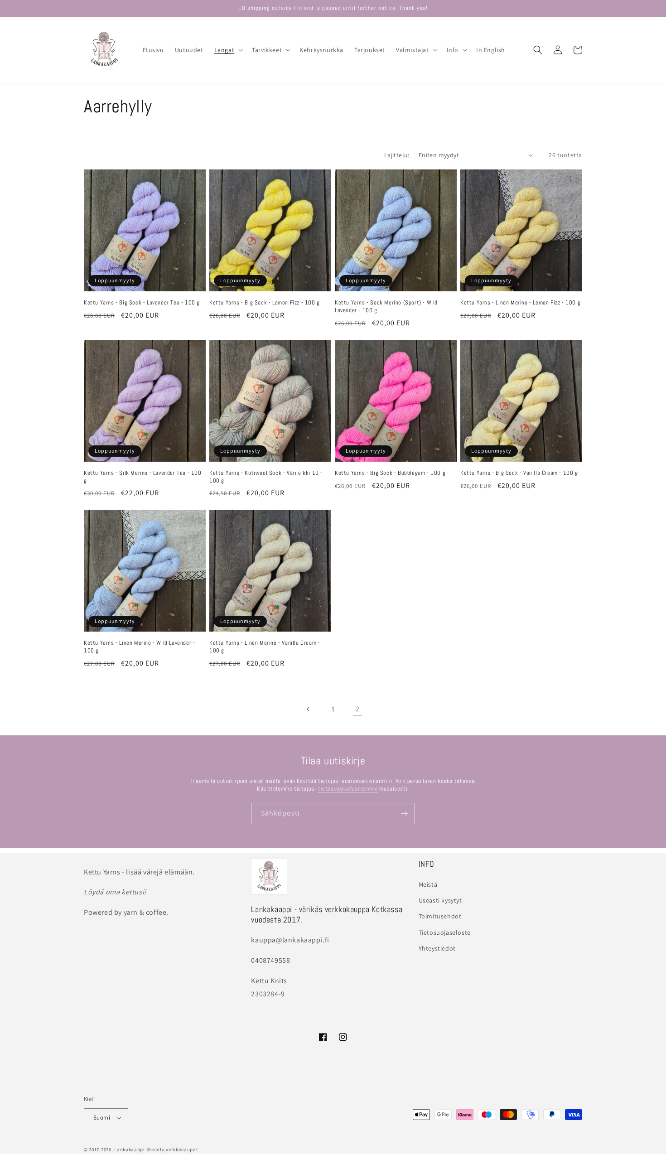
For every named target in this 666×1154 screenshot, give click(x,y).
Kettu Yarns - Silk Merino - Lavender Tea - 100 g (143, 476)
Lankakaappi (129, 1149)
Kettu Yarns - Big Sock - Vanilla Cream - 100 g (519, 473)
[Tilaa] (404, 813)
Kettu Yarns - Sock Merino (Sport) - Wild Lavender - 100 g (386, 306)
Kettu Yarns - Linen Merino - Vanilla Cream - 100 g (264, 646)
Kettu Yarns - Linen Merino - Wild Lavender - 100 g (139, 646)
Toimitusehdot (440, 916)
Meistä (428, 884)
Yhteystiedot (437, 948)
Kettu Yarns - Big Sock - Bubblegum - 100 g (390, 473)
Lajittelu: (397, 155)
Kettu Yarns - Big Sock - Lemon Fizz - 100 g (264, 302)
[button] (228, 49)
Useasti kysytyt (440, 900)
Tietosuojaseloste (445, 932)
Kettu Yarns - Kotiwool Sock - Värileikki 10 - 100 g (266, 476)
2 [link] (358, 709)
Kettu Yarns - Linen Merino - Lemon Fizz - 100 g (520, 302)
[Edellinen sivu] (309, 709)
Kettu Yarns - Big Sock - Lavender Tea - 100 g (142, 302)
